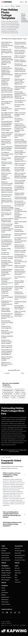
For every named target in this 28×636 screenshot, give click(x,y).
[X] (3, 612)
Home (2, 6)
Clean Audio (18, 553)
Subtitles (3, 550)
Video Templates (5, 568)
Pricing (3, 588)
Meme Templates (6, 570)
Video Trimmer (5, 557)
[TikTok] (15, 612)
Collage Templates (6, 572)
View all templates (7, 386)
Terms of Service (5, 604)
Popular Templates (6, 577)
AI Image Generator (20, 555)
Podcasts (6, 397)
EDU (16, 577)
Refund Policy (4, 599)
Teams (16, 579)
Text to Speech (19, 557)
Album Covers (20, 390)
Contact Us (18, 582)
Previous (7, 373)
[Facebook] (19, 612)
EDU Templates (5, 579)
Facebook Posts (8, 393)
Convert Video (5, 555)
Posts (13, 397)
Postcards (21, 397)
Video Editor (4, 548)
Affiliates (3, 595)
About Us (17, 568)
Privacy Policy (4, 602)
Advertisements (8, 390)
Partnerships (4, 592)
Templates (7, 6)
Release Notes (5, 597)
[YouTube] (7, 612)
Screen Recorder (5, 560)
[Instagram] (11, 612)
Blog (16, 575)
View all (3, 562)
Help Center (18, 572)
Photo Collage (13, 6)
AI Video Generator (20, 550)
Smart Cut (17, 548)
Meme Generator (5, 553)
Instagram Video (5, 575)
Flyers (17, 393)
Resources (17, 570)
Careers (3, 590)
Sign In (22, 2)
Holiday (18, 6)
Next (22, 373)
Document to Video (20, 560)
